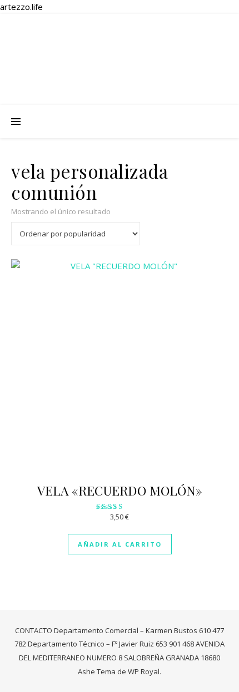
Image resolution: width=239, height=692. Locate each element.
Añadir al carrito (120, 544)
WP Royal (144, 671)
